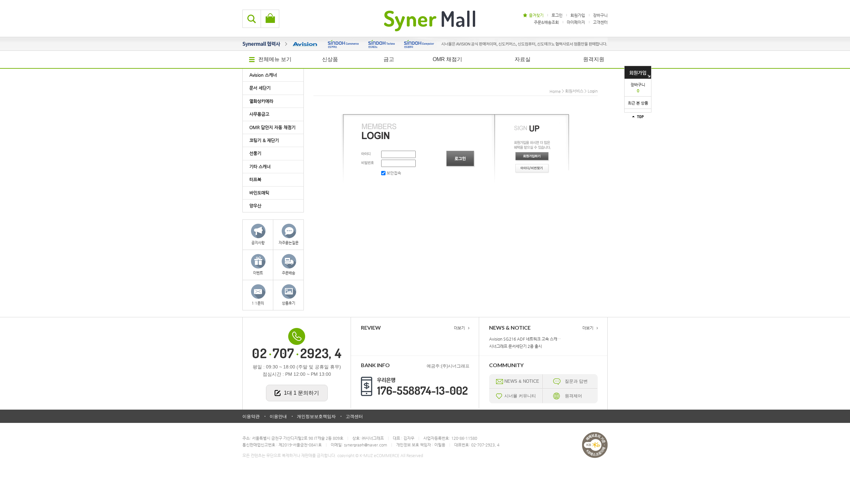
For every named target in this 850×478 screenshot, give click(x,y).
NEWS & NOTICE (521, 381)
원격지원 (593, 59)
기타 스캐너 (260, 166)
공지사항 (258, 243)
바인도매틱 (259, 192)
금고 (388, 59)
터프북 (255, 179)
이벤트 (258, 273)
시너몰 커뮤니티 (520, 395)
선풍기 (255, 153)
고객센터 (600, 22)
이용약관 (251, 416)
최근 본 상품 (638, 103)
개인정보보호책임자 (316, 416)
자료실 (523, 59)
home (555, 91)
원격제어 (573, 395)
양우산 (255, 205)
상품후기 (288, 303)
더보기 (459, 328)
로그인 (557, 15)
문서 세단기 (260, 87)
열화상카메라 (261, 101)
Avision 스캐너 (263, 74)
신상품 (330, 59)
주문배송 (288, 273)
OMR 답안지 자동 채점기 (272, 127)
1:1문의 (258, 303)
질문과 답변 (576, 381)
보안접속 (393, 173)
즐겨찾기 (536, 15)
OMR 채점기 (447, 59)
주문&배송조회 (546, 22)
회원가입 (637, 72)
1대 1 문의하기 (301, 393)
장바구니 (638, 87)
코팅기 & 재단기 (264, 140)
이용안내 (278, 416)
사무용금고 (259, 114)
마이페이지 (576, 22)
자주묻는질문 (288, 243)
